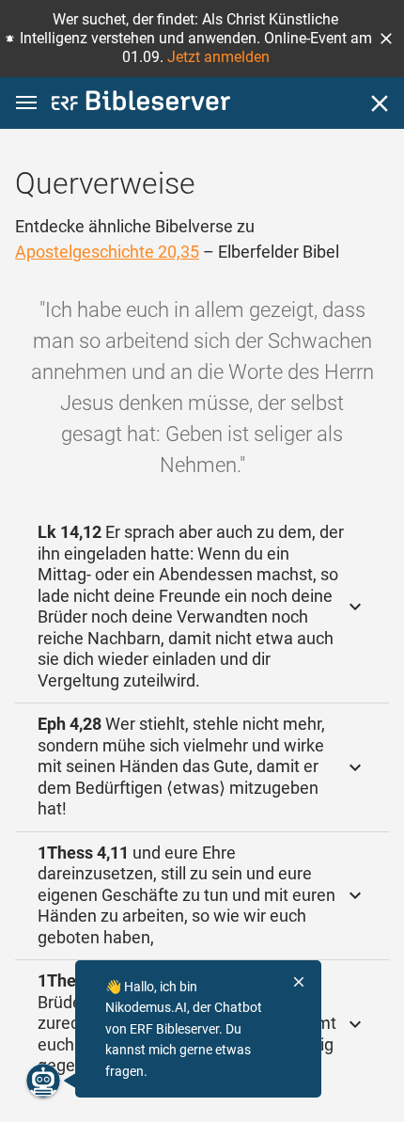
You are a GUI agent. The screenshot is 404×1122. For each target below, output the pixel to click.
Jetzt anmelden (218, 57)
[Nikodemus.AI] (43, 1081)
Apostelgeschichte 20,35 (107, 251)
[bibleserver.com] (141, 104)
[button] (386, 38)
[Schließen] (379, 103)
